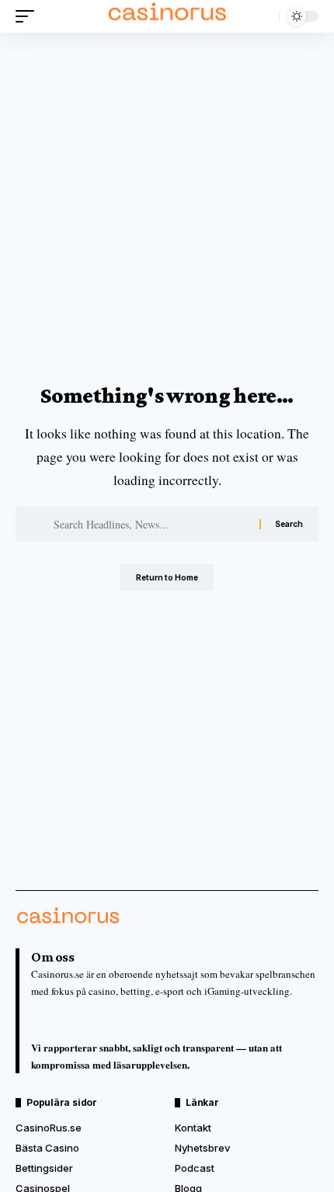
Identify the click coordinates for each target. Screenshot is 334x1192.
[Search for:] (150, 524)
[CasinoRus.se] (167, 17)
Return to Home (167, 577)
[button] (29, 16)
